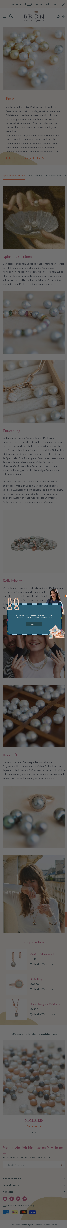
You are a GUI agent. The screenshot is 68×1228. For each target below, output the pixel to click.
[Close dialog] (66, 596)
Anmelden (34, 624)
